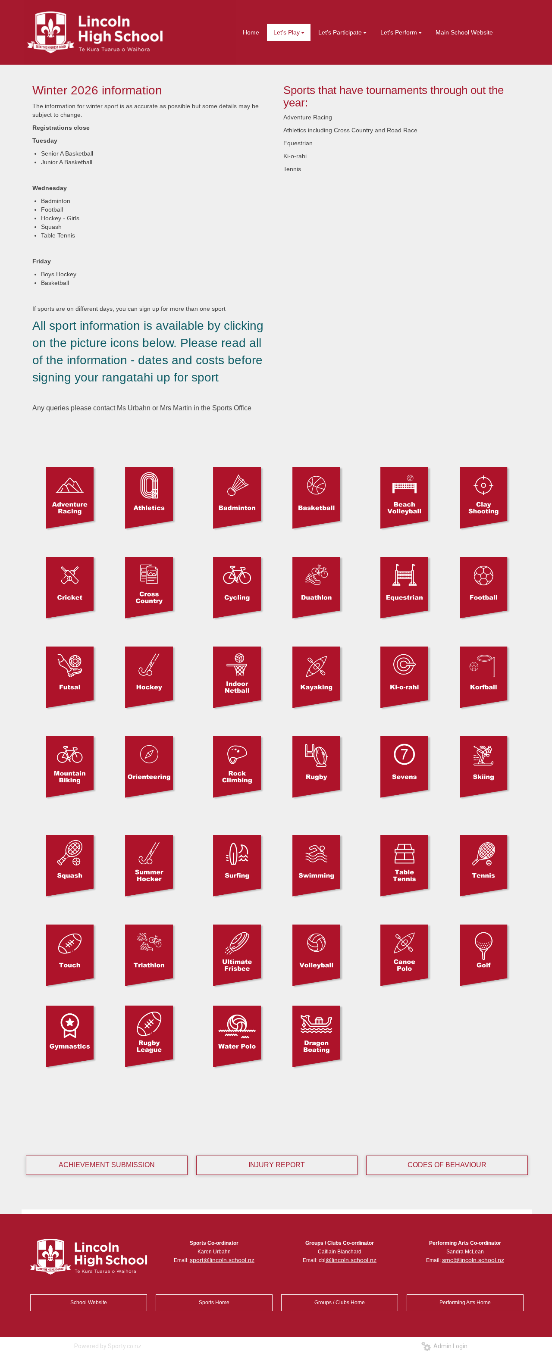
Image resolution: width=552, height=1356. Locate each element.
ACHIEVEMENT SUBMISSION (107, 1165)
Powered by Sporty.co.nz (107, 1346)
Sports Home (214, 1303)
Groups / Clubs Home (339, 1303)
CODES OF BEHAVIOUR (447, 1165)
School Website (88, 1303)
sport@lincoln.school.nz (222, 1259)
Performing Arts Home (465, 1303)
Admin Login (449, 1346)
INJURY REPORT (276, 1165)
